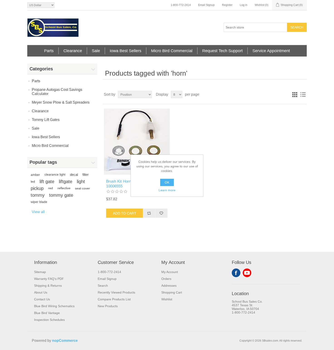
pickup (37, 188)
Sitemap (40, 272)
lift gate (47, 181)
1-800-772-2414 (181, 5)
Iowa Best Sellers (125, 51)
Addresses (169, 285)
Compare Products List (114, 299)
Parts (49, 51)
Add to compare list (149, 213)
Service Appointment (271, 51)
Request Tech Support (222, 51)
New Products (108, 306)
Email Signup (206, 5)
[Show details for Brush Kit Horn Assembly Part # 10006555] (137, 142)
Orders (166, 279)
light (81, 181)
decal (74, 174)
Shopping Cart (171, 292)
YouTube (247, 272)
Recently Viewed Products (116, 292)
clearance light (55, 174)
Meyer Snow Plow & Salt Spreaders (61, 102)
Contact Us (42, 299)
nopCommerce (65, 340)
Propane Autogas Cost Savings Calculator (57, 92)
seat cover (82, 188)
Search (296, 27)
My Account (169, 272)
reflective (63, 188)
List (303, 94)
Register (227, 5)
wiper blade (39, 202)
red (50, 188)
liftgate (65, 181)
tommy (38, 195)
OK (167, 182)
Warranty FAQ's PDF (49, 279)
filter (85, 174)
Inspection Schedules (49, 320)
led (33, 181)
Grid (294, 94)
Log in (243, 5)
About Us (40, 292)
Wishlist (166, 299)
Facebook (236, 272)
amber (35, 174)
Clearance (72, 51)
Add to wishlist (161, 213)
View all (38, 212)
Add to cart (124, 213)
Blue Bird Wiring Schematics (54, 306)
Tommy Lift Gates (46, 120)
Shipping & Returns (48, 285)
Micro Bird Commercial (171, 51)
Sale (96, 51)
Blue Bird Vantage (47, 313)
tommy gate (61, 195)
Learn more (167, 190)
